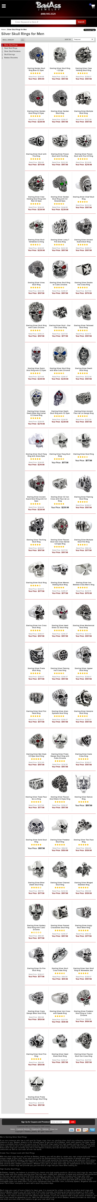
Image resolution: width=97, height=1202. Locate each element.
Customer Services (23, 1129)
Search (81, 22)
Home (3, 29)
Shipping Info (36, 1129)
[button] (35, 73)
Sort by (68, 39)
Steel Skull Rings (10, 48)
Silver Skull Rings (11, 45)
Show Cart (54, 1129)
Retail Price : (33, 77)
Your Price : (33, 79)
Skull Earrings (9, 54)
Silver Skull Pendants (12, 51)
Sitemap (45, 1129)
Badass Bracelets (11, 58)
